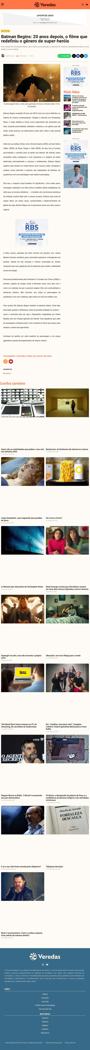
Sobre (45, 994)
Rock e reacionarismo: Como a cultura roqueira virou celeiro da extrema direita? (21, 934)
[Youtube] (87, 5)
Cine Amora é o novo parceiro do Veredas (79, 123)
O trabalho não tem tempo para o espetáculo (80, 130)
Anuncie (45, 1001)
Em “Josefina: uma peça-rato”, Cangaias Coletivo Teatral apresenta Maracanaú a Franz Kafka (66, 726)
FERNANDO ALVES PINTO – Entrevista (79, 114)
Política (45, 1029)
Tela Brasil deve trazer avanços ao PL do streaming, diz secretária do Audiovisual (19, 725)
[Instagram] (83, 5)
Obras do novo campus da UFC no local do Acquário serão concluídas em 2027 (79, 99)
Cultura (45, 1018)
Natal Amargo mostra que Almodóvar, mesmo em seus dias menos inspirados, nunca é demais (67, 588)
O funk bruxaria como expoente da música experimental (79, 108)
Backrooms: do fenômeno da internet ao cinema (67, 449)
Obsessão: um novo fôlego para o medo (63, 655)
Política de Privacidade (45, 1005)
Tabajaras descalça (54, 866)
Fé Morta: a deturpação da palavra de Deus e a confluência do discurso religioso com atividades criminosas (67, 797)
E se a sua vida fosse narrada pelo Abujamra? (21, 866)
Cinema (5, 31)
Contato (45, 998)
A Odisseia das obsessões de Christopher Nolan (22, 587)
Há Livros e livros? (54, 518)
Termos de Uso (45, 1009)
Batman (8, 373)
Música (45, 1025)
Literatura (45, 1033)
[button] (64, 56)
